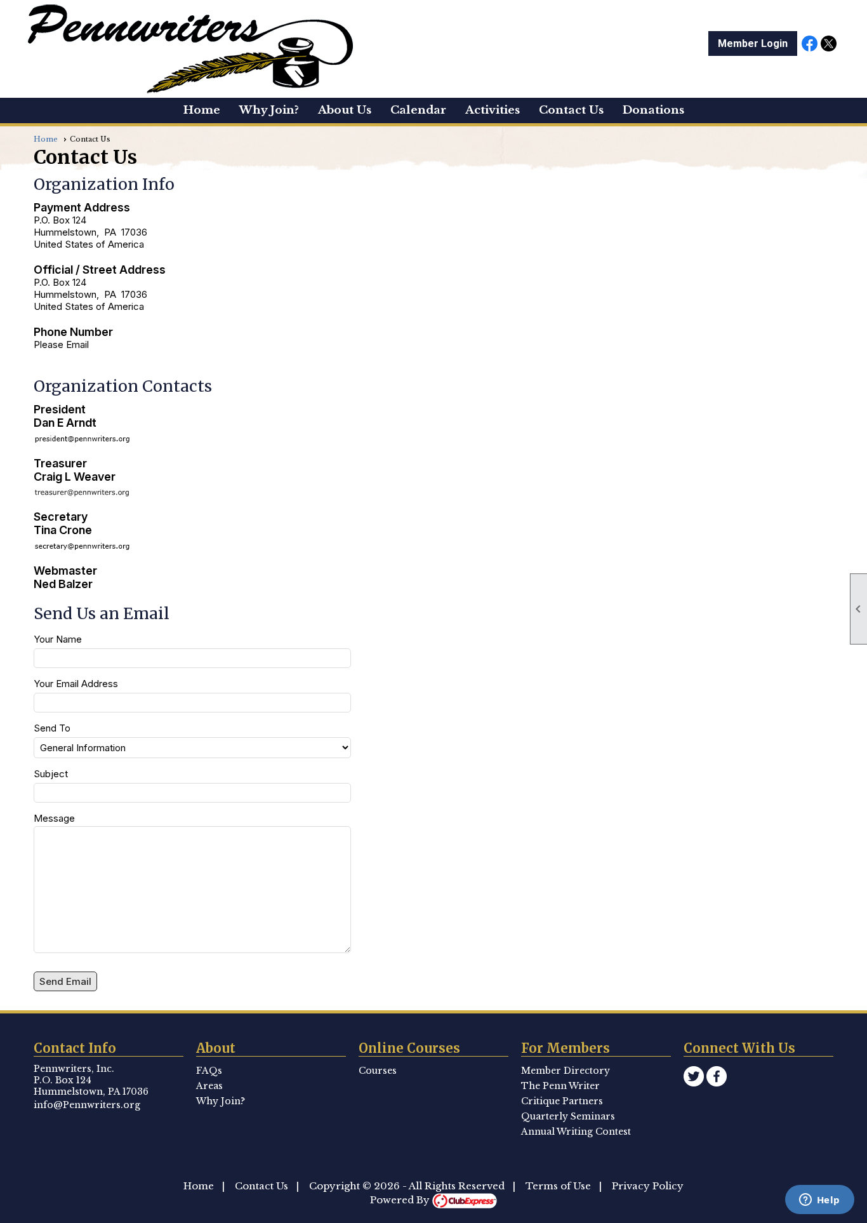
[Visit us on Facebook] (809, 44)
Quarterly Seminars (568, 1116)
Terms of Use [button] (558, 1186)
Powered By (401, 1200)
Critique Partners (562, 1101)
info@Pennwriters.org (87, 1105)
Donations (653, 110)
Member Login (753, 43)
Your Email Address (76, 684)
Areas (209, 1086)
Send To (52, 728)
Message (54, 818)
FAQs (209, 1070)
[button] (345, 110)
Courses (378, 1070)
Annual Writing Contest (576, 1131)
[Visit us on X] (829, 44)
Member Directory (565, 1070)
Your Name (58, 639)
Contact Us (261, 1186)
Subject (51, 774)
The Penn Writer (560, 1086)
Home (201, 110)
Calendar (418, 110)
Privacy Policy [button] (648, 1186)
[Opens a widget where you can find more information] (819, 1201)
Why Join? (269, 110)
